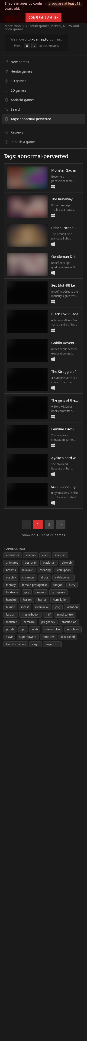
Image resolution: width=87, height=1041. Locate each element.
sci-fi (35, 629)
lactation (72, 607)
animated (12, 563)
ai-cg (45, 555)
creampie (28, 577)
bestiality (30, 563)
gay (26, 592)
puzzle (10, 629)
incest (25, 607)
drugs (44, 577)
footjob (57, 585)
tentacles (49, 637)
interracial (41, 607)
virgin (35, 644)
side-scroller (52, 629)
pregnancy (48, 622)
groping (40, 592)
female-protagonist (34, 585)
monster (11, 622)
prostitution (68, 622)
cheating (45, 570)
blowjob (67, 563)
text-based (68, 637)
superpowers (27, 637)
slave (9, 637)
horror (42, 600)
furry (72, 585)
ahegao (30, 555)
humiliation (60, 600)
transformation (16, 644)
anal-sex (60, 555)
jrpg (57, 607)
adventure (12, 555)
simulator (73, 629)
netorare (29, 622)
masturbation (30, 614)
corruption (64, 570)
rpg (23, 629)
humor (10, 607)
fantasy (11, 585)
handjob (11, 600)
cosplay (11, 577)
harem (27, 600)
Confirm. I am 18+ (43, 17)
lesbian (10, 614)
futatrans (12, 592)
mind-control (65, 614)
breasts (11, 570)
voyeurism (52, 644)
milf (48, 614)
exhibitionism (63, 577)
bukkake (27, 570)
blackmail (49, 563)
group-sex (58, 592)
